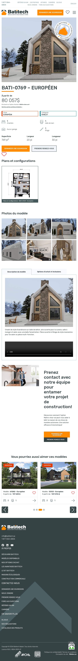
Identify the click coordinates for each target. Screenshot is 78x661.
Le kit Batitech (8, 571)
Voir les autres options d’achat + (12, 107)
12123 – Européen (17, 492)
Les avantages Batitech (12, 567)
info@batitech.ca (8, 536)
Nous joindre (32, 5)
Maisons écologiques (11, 575)
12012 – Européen (56, 492)
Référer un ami (23, 2)
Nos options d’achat (10, 562)
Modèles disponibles (10, 558)
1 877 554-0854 (6, 3)
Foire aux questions (46, 5)
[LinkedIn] (7, 545)
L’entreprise (34, 2)
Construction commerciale (13, 579)
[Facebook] (3, 545)
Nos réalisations (9, 624)
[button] (73, 510)
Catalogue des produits (12, 628)
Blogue (59, 2)
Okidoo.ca (72, 654)
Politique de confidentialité (52, 652)
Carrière (51, 2)
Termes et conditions (69, 652)
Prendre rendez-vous (11, 597)
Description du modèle (16, 272)
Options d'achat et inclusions (49, 272)
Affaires (44, 2)
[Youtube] (12, 545)
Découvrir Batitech (10, 554)
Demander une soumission (50, 12)
